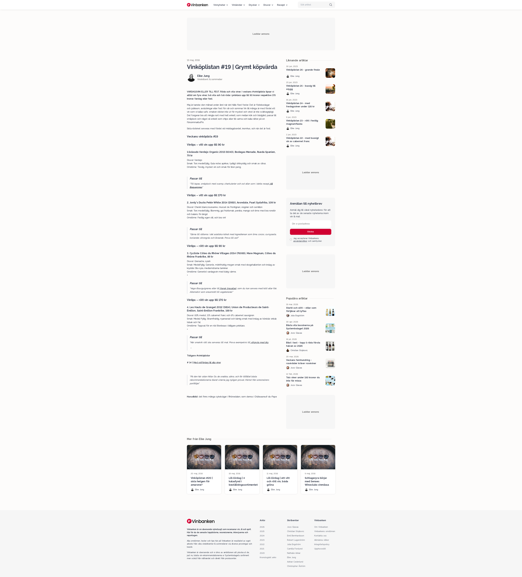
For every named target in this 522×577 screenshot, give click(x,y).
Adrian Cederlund (295, 562)
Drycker (253, 5)
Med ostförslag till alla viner (207, 362)
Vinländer (237, 5)
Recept (281, 5)
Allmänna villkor (321, 540)
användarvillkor (300, 241)
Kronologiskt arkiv (268, 557)
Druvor (267, 5)
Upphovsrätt (320, 549)
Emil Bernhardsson (295, 536)
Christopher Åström (296, 566)
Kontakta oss (320, 536)
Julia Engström (294, 544)
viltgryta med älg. (259, 342)
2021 (262, 549)
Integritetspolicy (322, 544)
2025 (262, 531)
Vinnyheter (219, 5)
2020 (262, 553)
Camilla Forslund (295, 549)
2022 (262, 544)
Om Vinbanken (321, 527)
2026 (262, 527)
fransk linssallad (227, 288)
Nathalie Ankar (294, 553)
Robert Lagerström (296, 540)
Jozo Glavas (293, 527)
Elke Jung (291, 557)
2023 (262, 540)
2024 (262, 536)
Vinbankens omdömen (324, 531)
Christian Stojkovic (295, 531)
